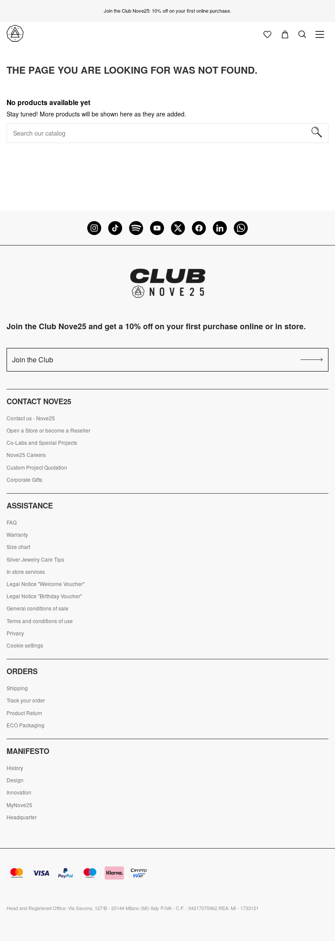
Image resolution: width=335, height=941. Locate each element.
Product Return (24, 712)
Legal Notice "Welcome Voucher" (46, 583)
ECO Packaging (25, 725)
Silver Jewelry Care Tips (35, 559)
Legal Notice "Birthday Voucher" (44, 596)
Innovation (19, 792)
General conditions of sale (37, 608)
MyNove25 (19, 804)
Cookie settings (25, 645)
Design (15, 780)
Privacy (15, 633)
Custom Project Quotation (37, 467)
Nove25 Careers (26, 454)
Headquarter (22, 817)
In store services (26, 571)
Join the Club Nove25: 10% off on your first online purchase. (167, 10)
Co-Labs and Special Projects (42, 442)
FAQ (12, 522)
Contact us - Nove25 (31, 418)
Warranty (17, 534)
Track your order (26, 700)
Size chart (18, 546)
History (15, 767)
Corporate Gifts (24, 479)
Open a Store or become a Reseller (48, 430)
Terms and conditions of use (40, 620)
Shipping (17, 688)
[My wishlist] (267, 33)
